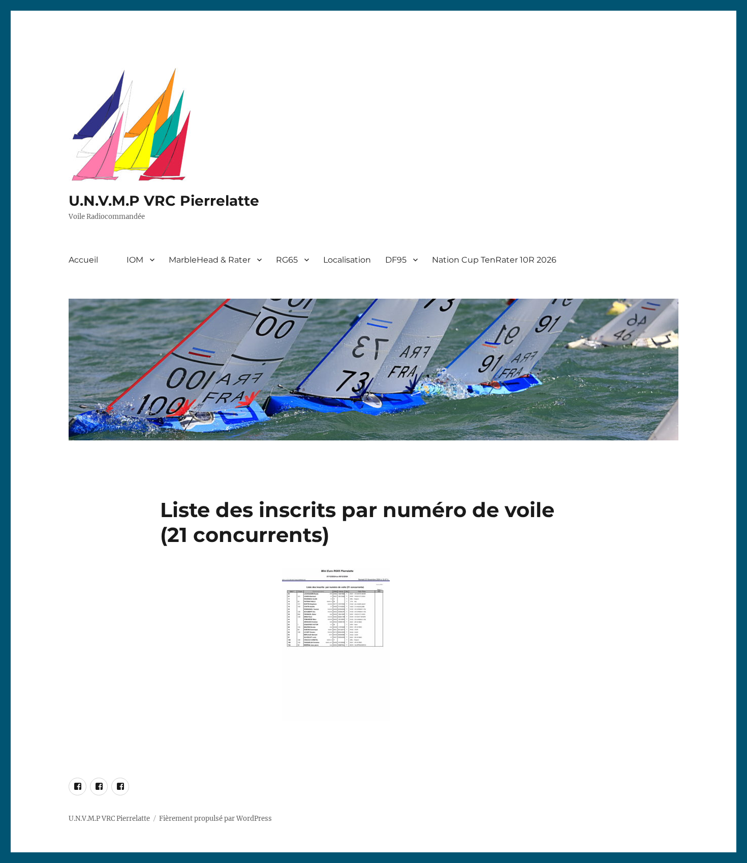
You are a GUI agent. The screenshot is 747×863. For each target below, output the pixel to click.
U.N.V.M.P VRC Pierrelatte (164, 200)
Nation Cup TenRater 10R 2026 (494, 260)
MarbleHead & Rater (210, 260)
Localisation (347, 260)
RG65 (287, 260)
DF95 (396, 260)
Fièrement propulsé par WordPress (215, 818)
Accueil (83, 260)
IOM (135, 260)
